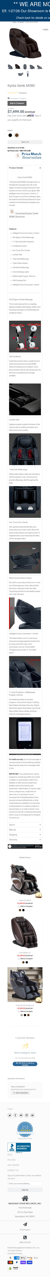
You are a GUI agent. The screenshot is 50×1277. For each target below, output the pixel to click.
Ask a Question (21, 1093)
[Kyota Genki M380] (25, 44)
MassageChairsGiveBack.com (24, 1248)
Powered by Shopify (15, 1253)
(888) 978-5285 (25, 1242)
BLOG (10, 1155)
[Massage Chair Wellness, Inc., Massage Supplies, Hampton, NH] (19, 1148)
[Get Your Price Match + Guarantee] (28, 159)
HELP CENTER (13, 1165)
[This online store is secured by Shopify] (13, 1270)
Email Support (25, 1230)
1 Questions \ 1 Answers (18, 98)
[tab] (25, 167)
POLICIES (11, 1160)
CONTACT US (13, 1170)
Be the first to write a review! (25, 1064)
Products (21, 22)
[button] (46, 3)
